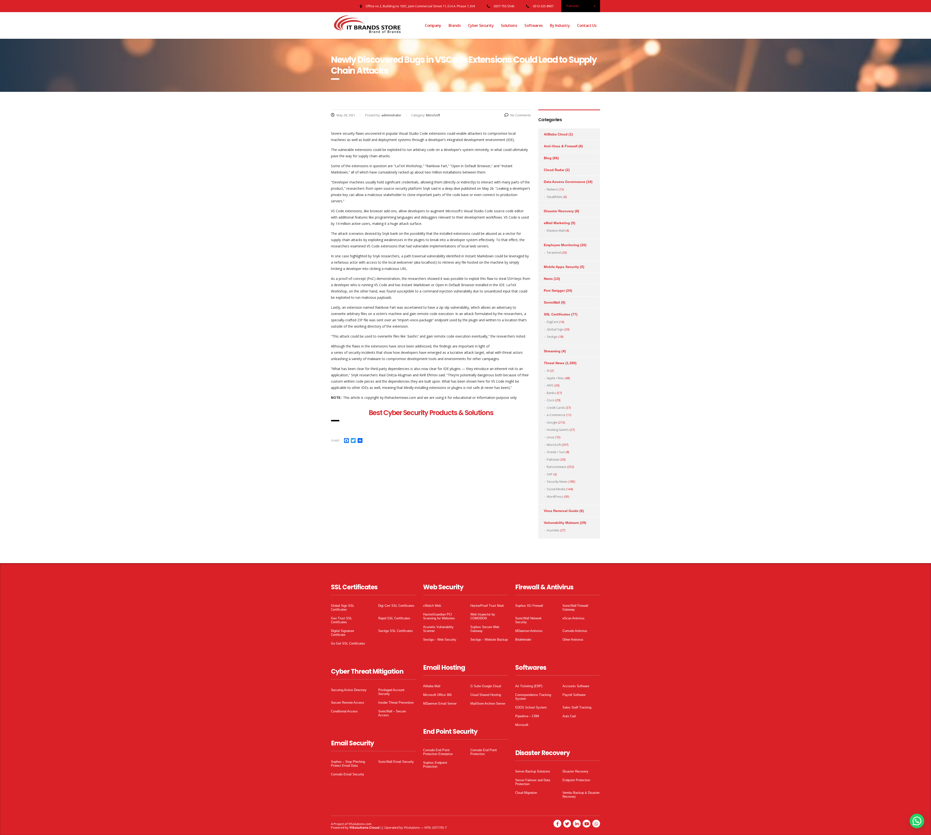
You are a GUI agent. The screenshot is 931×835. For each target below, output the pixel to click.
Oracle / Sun (556, 452)
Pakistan (553, 459)
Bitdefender (523, 639)
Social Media (556, 489)
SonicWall (552, 302)
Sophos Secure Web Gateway (484, 629)
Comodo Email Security (347, 774)
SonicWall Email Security (396, 762)
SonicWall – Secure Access (392, 713)
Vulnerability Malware (561, 523)
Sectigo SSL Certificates (395, 631)
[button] (917, 821)
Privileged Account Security (391, 692)
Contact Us (586, 25)
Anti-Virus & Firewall (561, 146)
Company (433, 25)
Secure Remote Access (347, 702)
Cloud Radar (554, 170)
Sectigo (552, 336)
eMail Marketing (557, 223)
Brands (455, 25)
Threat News (554, 363)
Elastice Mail (556, 230)
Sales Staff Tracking (576, 707)
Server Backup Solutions (532, 771)
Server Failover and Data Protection (532, 782)
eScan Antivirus (573, 618)
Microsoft (521, 725)
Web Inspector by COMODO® (482, 616)
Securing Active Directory (349, 690)
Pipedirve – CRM (527, 716)
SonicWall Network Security (528, 620)
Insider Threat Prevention (396, 702)
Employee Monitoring (561, 245)
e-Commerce (556, 415)
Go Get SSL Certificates (348, 643)
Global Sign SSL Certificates (342, 607)
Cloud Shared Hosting (485, 695)
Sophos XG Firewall (529, 605)
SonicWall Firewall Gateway (575, 607)
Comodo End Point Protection (483, 752)
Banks (551, 393)
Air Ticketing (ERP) (528, 686)
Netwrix (552, 189)
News (548, 279)
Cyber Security (481, 25)
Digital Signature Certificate (342, 633)
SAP (550, 474)
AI (548, 370)
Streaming (552, 351)
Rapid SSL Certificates (394, 618)
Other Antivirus (572, 639)
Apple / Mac (555, 378)
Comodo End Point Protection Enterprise (438, 752)
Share (335, 440)
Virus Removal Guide (561, 511)
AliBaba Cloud (556, 134)
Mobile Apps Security (561, 267)
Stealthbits (554, 197)
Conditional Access (344, 711)
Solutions (509, 25)
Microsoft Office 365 (437, 695)
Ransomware (556, 467)
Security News (557, 481)
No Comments (520, 115)
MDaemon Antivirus (529, 631)
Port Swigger (554, 290)
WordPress (555, 496)
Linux (550, 437)
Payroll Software (574, 695)
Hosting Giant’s (558, 429)
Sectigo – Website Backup (489, 639)
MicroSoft (554, 444)
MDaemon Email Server (440, 703)
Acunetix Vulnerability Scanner (438, 629)
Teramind (554, 252)
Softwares (533, 25)
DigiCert (552, 322)
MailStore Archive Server (487, 703)
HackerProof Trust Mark (487, 605)
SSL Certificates (557, 314)
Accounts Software (575, 686)
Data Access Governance (564, 182)
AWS (550, 385)
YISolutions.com (359, 824)
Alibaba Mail (431, 686)
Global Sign (555, 329)
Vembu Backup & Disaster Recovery (581, 794)
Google (552, 422)
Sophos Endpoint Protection (435, 764)
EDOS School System (531, 707)
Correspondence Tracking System (533, 697)
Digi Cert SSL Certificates (396, 605)
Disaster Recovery (559, 211)
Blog (548, 158)
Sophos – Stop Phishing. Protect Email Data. (348, 763)
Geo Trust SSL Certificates (341, 620)
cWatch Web (432, 605)
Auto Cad (569, 716)
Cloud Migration (526, 793)
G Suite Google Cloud (485, 686)
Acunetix (553, 530)
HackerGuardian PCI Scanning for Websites (439, 616)
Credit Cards (556, 407)
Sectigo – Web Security (439, 639)
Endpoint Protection (576, 780)
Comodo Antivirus (574, 631)
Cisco (550, 400)
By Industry (560, 25)
